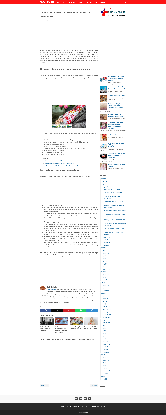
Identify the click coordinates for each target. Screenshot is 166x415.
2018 (104, 179)
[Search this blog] (125, 2)
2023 (104, 320)
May (105, 258)
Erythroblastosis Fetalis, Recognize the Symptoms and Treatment (63, 166)
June (105, 181)
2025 (103, 376)
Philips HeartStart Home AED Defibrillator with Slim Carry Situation (116, 78)
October (106, 239)
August (106, 187)
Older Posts (94, 385)
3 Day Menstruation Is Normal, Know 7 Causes (57, 160)
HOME (62, 406)
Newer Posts (44, 385)
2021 (104, 282)
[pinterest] (69, 310)
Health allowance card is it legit (116, 95)
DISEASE (102, 2)
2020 (104, 272)
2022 (104, 293)
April (105, 256)
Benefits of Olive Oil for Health (112, 189)
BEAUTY (81, 2)
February (106, 250)
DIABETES (89, 2)
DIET (64, 2)
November (106, 242)
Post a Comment (54, 21)
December (106, 245)
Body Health (47, 2)
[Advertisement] (69, 36)
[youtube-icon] (85, 398)
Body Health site (51, 289)
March (106, 253)
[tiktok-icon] (89, 398)
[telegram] (92, 310)
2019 (104, 247)
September (107, 237)
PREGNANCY (72, 2)
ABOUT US (68, 406)
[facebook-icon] (76, 398)
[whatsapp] (80, 310)
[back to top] (162, 411)
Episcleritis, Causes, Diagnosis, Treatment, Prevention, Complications (116, 155)
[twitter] (57, 310)
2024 (104, 355)
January (106, 274)
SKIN (96, 2)
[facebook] (45, 310)
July (105, 184)
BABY (58, 2)
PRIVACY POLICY (85, 406)
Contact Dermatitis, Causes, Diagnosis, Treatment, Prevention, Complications (115, 105)
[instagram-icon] (80, 398)
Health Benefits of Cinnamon (116, 135)
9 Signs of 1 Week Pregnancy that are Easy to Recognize (60, 163)
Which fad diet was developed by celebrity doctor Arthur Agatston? (117, 145)
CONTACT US (76, 406)
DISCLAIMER (95, 406)
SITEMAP (102, 406)
